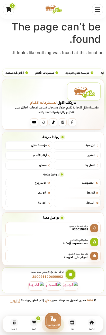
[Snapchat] (44, 122)
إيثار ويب (15, 300)
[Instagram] (63, 122)
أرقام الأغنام (40, 155)
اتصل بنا (90, 165)
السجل (90, 202)
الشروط (91, 192)
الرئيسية (90, 145)
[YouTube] (34, 122)
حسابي (43, 165)
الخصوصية (88, 183)
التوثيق (42, 192)
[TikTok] (53, 122)
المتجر (91, 155)
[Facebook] (72, 122)
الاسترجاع (40, 183)
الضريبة (42, 202)
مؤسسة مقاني (39, 145)
